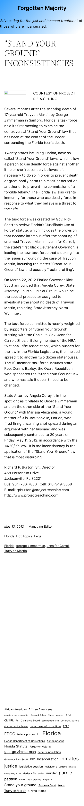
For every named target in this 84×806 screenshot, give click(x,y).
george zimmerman (30, 546)
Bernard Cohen (38, 715)
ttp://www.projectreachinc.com (32, 495)
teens (61, 785)
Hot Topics (24, 536)
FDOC (9, 733)
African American (15, 709)
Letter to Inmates (67, 767)
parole (65, 772)
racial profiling (34, 779)
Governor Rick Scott (16, 759)
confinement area (50, 720)
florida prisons (55, 741)
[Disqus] (42, 626)
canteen (60, 715)
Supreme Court (47, 785)
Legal (38, 536)
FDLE (66, 726)
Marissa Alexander (33, 773)
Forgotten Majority (42, 8)
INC (32, 759)
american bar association (16, 715)
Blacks (51, 715)
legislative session (31, 766)
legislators (51, 766)
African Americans (40, 709)
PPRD (22, 779)
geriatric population (49, 752)
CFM (68, 715)
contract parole (70, 720)
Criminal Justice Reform (16, 726)
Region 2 (47, 779)
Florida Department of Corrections (24, 741)
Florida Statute (16, 746)
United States (37, 790)
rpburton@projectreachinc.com (43, 490)
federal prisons (26, 734)
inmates (69, 758)
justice (10, 765)
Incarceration (47, 759)
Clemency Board (30, 720)
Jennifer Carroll (58, 546)
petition (10, 779)
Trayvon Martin (15, 551)
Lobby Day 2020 (12, 773)
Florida (9, 536)
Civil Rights (11, 720)
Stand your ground (20, 785)
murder (51, 773)
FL (38, 734)
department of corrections (45, 726)
